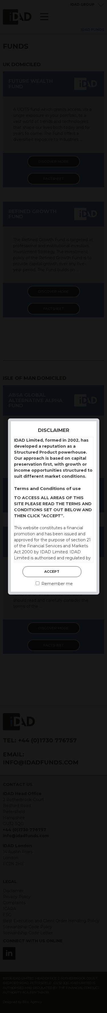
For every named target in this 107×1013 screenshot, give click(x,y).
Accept (51, 571)
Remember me (56, 583)
